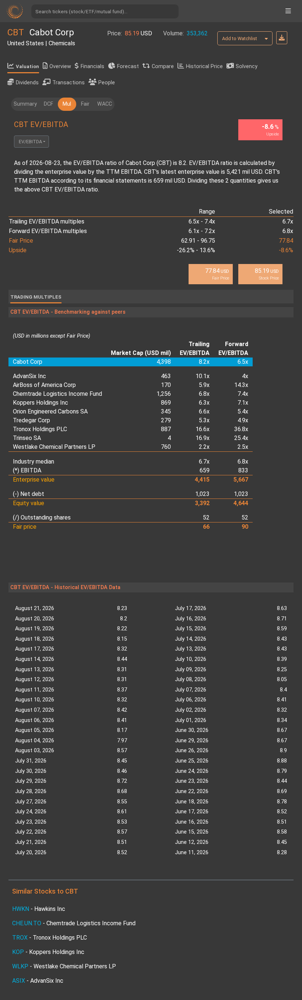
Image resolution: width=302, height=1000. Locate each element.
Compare (163, 66)
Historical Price (204, 66)
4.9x (243, 420)
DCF (48, 104)
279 (166, 420)
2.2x (204, 446)
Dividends (27, 83)
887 (166, 429)
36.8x (241, 429)
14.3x (241, 384)
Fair (85, 104)
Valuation (27, 66)
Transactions (68, 83)
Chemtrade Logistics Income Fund (57, 393)
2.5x (243, 446)
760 (166, 446)
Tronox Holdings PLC (40, 429)
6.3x (204, 402)
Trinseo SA (27, 437)
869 (166, 402)
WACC (104, 104)
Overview (60, 66)
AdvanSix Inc (29, 376)
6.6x (204, 411)
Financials (92, 66)
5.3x (204, 420)
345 (166, 411)
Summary (25, 104)
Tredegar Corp (31, 420)
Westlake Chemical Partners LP (54, 446)
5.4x (243, 411)
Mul (67, 104)
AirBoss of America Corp (44, 384)
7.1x (243, 402)
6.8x (204, 393)
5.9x (204, 384)
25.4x (241, 437)
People (106, 83)
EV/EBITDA (30, 141)
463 (166, 376)
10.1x (203, 376)
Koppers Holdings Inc (40, 402)
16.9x (203, 437)
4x (245, 376)
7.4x (243, 393)
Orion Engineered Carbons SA (50, 411)
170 (166, 384)
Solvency (246, 66)
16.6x (203, 429)
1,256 (164, 393)
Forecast (128, 66)
